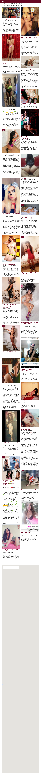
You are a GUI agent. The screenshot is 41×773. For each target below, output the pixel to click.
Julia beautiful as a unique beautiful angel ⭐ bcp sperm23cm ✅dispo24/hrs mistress (10, 482)
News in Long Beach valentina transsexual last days (29, 216)
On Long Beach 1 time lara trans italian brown (29, 137)
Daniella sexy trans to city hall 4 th (29, 37)
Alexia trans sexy (25, 532)
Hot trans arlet (25, 178)
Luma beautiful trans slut (9, 351)
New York (15, 3)
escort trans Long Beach (27, 69)
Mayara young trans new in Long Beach (28, 273)
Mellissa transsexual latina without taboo (28, 369)
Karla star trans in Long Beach (29, 103)
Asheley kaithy (7, 19)
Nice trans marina (7, 384)
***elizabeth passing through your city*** (10, 550)
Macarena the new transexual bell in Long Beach (29, 428)
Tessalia (23, 401)
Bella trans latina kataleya (9, 108)
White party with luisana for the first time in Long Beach (11, 263)
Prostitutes (4, 3)
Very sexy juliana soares (9, 154)
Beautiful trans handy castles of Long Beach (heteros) (29, 323)
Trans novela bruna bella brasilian (9, 62)
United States (10, 3)
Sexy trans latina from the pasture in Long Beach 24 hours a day (9, 306)
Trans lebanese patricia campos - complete (11, 214)
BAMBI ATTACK (5, 1)
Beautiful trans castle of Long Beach (10, 443)
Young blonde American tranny (29, 489)
